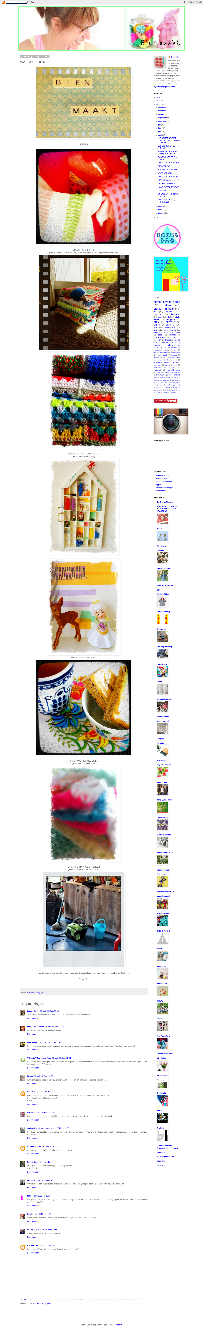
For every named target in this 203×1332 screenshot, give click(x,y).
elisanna (160, 743)
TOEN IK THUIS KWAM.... (168, 170)
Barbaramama (163, 717)
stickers (165, 392)
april (160, 135)
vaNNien (30, 1112)
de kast (175, 380)
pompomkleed (162, 355)
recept (175, 387)
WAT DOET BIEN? (165, 173)
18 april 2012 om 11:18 (52, 1042)
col (165, 347)
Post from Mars (163, 1036)
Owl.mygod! (32, 1230)
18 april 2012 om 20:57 (43, 1180)
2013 (158, 101)
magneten (163, 352)
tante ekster (162, 984)
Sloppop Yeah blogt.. (165, 852)
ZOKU (176, 377)
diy (154, 382)
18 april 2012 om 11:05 (49, 1011)
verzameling (158, 370)
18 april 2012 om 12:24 (61, 1058)
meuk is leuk (162, 782)
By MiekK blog (163, 594)
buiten (173, 337)
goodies (166, 362)
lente (161, 385)
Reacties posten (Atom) (42, 1304)
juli (159, 125)
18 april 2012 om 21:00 (41, 1196)
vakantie (172, 335)
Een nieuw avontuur (164, 482)
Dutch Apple (162, 629)
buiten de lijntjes (162, 476)
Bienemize (175, 57)
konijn (175, 350)
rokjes (175, 365)
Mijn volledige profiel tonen (164, 87)
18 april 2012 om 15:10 (43, 1092)
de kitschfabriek (162, 479)
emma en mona (163, 568)
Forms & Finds (163, 1076)
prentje (30, 1180)
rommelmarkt (158, 390)
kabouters (158, 340)
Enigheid (160, 1128)
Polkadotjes (162, 760)
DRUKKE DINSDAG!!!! (167, 184)
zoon (160, 317)
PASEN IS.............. (165, 191)
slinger (158, 392)
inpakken (158, 314)
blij (155, 311)
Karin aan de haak (164, 800)
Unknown (31, 1245)
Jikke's (160, 1001)
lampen (175, 362)
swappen (157, 332)
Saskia (30, 1092)
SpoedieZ (161, 1019)
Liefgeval (160, 739)
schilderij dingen (174, 390)
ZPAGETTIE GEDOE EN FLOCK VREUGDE (167, 152)
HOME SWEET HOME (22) (169, 187)
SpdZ (29, 1214)
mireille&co (161, 1058)
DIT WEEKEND (164, 166)
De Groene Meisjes (165, 502)
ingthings (160, 550)
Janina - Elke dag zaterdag (38, 1128)
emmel (159, 682)
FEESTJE (170, 322)
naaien (157, 325)
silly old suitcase (164, 765)
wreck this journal (173, 370)
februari (161, 210)
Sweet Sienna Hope (165, 1054)
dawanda (165, 380)
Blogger (118, 1325)
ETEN (156, 322)
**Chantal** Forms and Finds (39, 1058)
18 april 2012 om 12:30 (43, 1076)
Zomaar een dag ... (164, 612)
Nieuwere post (27, 1299)
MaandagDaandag (164, 699)
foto (167, 360)
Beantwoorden (33, 1018)
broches (156, 380)
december (162, 107)
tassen (177, 332)
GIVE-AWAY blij (161, 375)
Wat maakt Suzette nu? (166, 892)
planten (174, 347)
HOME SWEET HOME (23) (169, 177)
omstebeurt (161, 966)
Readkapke (161, 1093)
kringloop (170, 319)
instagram (158, 345)
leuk (155, 352)
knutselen (175, 314)
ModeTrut (161, 1161)
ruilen (156, 330)
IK (43, 993)
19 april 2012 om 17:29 (47, 1230)
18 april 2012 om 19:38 (43, 1162)
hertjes (38, 993)
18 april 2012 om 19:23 (44, 1146)
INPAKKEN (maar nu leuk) (168, 180)
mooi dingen (175, 352)
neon (168, 332)
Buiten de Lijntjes (164, 835)
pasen (158, 387)
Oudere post (142, 1299)
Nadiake (30, 1146)
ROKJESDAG (159, 337)
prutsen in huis (164, 308)
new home (171, 325)
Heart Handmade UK (165, 1157)
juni (160, 128)
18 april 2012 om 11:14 (54, 1027)
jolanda (30, 1076)
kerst (155, 327)
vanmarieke (160, 491)
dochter (169, 311)
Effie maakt (161, 874)
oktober (161, 114)
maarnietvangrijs (34, 1042)
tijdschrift (172, 367)
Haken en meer (163, 913)
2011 (158, 218)
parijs (178, 385)
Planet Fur (161, 1152)
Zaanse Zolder (33, 1011)
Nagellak (157, 357)
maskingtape (170, 327)
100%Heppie (162, 664)
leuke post (157, 365)
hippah (158, 485)
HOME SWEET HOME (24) (169, 163)
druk (28, 993)
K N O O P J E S (163, 931)
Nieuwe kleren (165, 377)
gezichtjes (157, 362)
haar (155, 385)
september (162, 118)
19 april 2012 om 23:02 (45, 1245)
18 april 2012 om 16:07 (44, 1112)
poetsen (167, 387)
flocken (159, 360)
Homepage (84, 1299)
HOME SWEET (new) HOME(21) (166, 201)
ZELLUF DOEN (168, 357)
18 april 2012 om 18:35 (59, 1128)
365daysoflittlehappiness (171, 372)
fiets (178, 357)
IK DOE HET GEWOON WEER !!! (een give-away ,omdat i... (169, 140)
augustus (162, 121)
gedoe (175, 360)
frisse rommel (163, 721)
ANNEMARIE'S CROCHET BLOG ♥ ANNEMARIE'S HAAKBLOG (168, 508)
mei (160, 132)
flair (166, 382)
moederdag (170, 385)
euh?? (174, 342)
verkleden (157, 350)
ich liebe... (161, 1165)
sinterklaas (157, 367)
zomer (173, 392)
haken (33, 993)
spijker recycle (170, 330)
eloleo (159, 949)
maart (160, 206)
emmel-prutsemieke (35, 1027)
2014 (158, 97)
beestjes (164, 342)
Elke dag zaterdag (164, 647)
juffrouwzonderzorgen (164, 488)
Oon (158, 590)
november (162, 111)
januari (161, 213)
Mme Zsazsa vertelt (165, 586)
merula (160, 1111)
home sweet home (167, 301)
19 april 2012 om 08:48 (41, 1214)
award (167, 350)
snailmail (174, 355)
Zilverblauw (161, 546)
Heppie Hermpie (163, 870)
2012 (158, 104)
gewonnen (174, 382)
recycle (167, 365)
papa (160, 335)
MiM (29, 1196)
